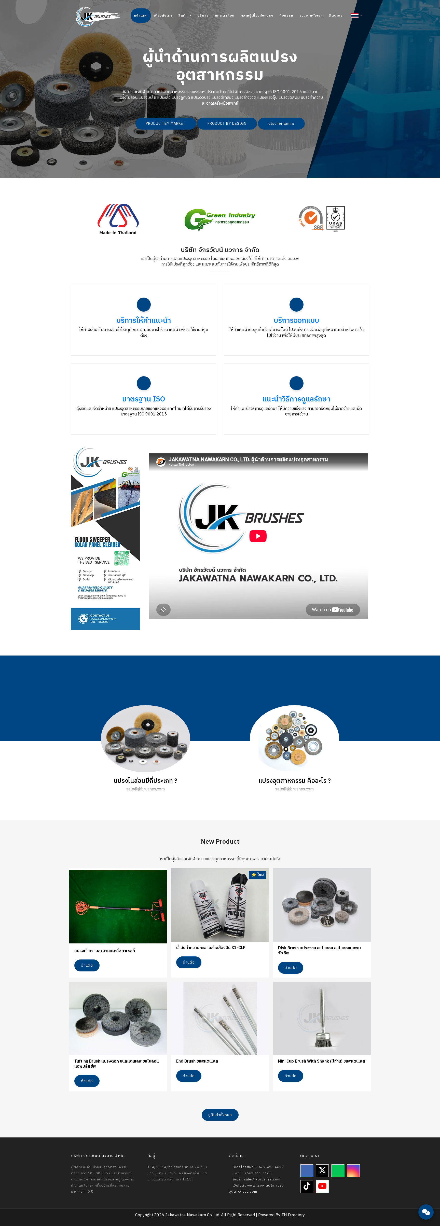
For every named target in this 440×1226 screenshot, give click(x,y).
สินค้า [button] (183, 15)
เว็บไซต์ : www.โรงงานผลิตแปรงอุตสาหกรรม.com (256, 1188)
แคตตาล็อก (225, 15)
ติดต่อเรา (337, 15)
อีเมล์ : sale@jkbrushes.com (256, 1179)
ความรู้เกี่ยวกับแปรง (257, 15)
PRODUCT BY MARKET (166, 124)
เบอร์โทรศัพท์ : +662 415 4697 (258, 1167)
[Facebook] (306, 1170)
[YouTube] (322, 1186)
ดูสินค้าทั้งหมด (220, 1115)
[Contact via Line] (426, 1182)
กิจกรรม (286, 15)
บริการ (203, 15)
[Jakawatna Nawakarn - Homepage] (98, 17)
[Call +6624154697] (426, 1198)
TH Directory (293, 1215)
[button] (356, 15)
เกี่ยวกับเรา (163, 15)
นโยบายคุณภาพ (281, 124)
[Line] (338, 1170)
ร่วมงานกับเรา (311, 15)
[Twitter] (322, 1170)
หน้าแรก (141, 15)
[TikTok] (306, 1186)
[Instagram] (353, 1170)
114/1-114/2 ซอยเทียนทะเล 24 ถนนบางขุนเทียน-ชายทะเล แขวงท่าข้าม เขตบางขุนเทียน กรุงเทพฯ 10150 (177, 1173)
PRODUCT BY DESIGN (227, 124)
